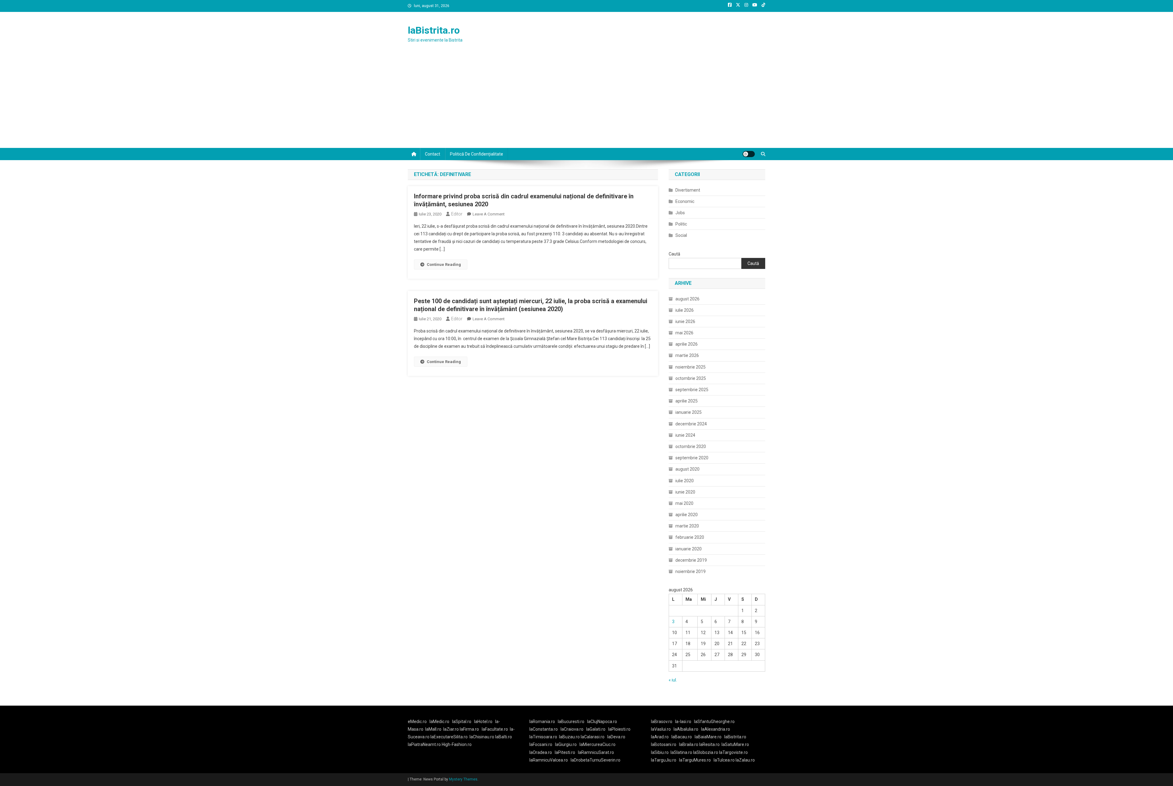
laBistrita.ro (434, 30)
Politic (681, 224)
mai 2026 (684, 332)
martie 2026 (687, 355)
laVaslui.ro (662, 729)
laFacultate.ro (495, 729)
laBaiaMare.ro (708, 736)
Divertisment (687, 190)
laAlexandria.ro (715, 729)
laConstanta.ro (543, 729)
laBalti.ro (503, 736)
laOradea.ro (540, 752)
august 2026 (687, 298)
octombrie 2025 (690, 378)
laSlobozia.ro (705, 752)
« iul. (673, 680)
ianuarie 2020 (688, 548)
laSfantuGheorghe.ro (714, 721)
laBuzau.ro (570, 736)
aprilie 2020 (686, 514)
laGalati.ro (595, 729)
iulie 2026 (684, 310)
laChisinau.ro (482, 736)
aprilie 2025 (686, 401)
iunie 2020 (685, 492)
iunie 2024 (685, 435)
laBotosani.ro (663, 744)
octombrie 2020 (690, 446)
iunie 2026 (685, 321)
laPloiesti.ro (619, 729)
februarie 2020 (689, 537)
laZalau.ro (745, 760)
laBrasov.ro (661, 721)
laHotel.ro (483, 721)
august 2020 (687, 469)
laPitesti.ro (565, 752)
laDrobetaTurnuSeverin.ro (595, 760)
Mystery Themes (463, 779)
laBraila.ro (688, 744)
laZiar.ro (451, 729)
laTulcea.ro (725, 760)
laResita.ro (709, 744)
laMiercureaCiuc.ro (597, 744)
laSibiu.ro (660, 752)
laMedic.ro (439, 721)
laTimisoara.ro (543, 736)
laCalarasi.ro (593, 736)
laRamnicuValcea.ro (548, 760)
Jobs (680, 212)
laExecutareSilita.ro (449, 736)
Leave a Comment (489, 214)
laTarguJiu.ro (665, 760)
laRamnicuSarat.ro (596, 752)
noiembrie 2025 (690, 367)
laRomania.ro (542, 721)
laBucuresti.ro (571, 721)
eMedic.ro (417, 721)
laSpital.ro (461, 721)
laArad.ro (660, 736)
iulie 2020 (684, 480)
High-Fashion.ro (457, 744)
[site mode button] (749, 154)
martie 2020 (687, 525)
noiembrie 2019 (690, 571)
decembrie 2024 (691, 423)
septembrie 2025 (691, 389)
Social (681, 235)
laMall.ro (433, 729)
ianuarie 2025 (688, 412)
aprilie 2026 (686, 344)
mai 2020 (684, 503)
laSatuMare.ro (735, 744)
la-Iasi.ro (683, 721)
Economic (684, 201)
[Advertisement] (586, 102)
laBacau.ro (681, 736)
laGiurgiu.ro (567, 744)
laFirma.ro (469, 729)
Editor (456, 213)
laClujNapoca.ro (602, 721)
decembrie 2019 (691, 560)
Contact (432, 154)
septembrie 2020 (691, 457)
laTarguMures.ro (695, 760)
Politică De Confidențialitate (476, 154)
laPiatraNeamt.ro (424, 744)
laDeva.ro (616, 736)
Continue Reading (444, 264)
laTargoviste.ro (733, 752)
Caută (674, 254)
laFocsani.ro (540, 744)
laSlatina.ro (681, 752)
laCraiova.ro (572, 729)
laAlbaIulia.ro (686, 729)
